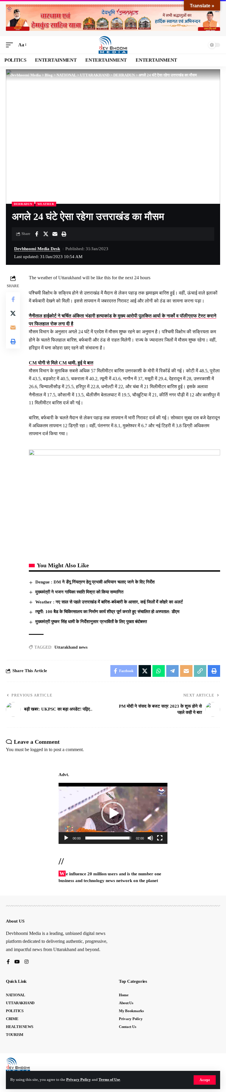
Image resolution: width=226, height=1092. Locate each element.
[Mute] (150, 838)
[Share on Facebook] (36, 234)
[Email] (55, 234)
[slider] (108, 838)
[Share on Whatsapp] (158, 671)
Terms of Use (109, 1080)
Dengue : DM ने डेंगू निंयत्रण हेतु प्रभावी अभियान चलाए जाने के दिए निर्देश (95, 582)
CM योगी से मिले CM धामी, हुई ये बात (61, 362)
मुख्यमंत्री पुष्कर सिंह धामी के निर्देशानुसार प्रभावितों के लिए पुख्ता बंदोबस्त (91, 621)
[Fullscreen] (160, 838)
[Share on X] (45, 234)
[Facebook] (8, 962)
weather (45, 204)
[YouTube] (17, 962)
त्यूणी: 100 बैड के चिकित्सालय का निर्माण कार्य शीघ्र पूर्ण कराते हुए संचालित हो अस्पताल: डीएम (107, 611)
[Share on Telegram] (172, 671)
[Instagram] (26, 962)
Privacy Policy (78, 1080)
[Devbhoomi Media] (113, 45)
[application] (113, 813)
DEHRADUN (23, 204)
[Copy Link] (200, 671)
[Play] (66, 838)
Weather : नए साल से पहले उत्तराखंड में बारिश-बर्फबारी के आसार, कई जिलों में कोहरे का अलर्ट (109, 602)
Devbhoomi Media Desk (37, 248)
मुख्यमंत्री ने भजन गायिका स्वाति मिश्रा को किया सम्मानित (79, 592)
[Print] (64, 234)
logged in (39, 749)
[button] (205, 1080)
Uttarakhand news (70, 647)
